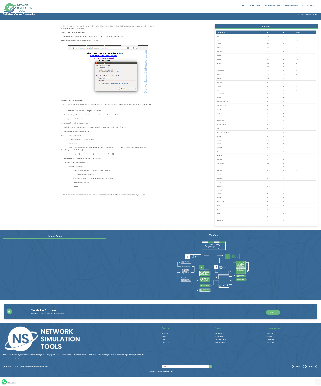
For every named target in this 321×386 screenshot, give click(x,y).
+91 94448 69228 (13, 367)
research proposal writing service (14, 359)
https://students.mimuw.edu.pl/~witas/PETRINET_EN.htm (79, 41)
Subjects (164, 336)
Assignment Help (220, 339)
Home (242, 5)
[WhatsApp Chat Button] (4, 381)
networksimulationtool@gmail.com (36, 367)
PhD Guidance (219, 333)
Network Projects (254, 5)
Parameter (271, 342)
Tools (163, 339)
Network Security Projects (272, 5)
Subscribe (272, 312)
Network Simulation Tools (294, 5)
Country (270, 333)
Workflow (270, 339)
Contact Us (310, 5)
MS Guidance (219, 336)
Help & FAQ (165, 333)
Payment (270, 336)
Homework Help (220, 342)
